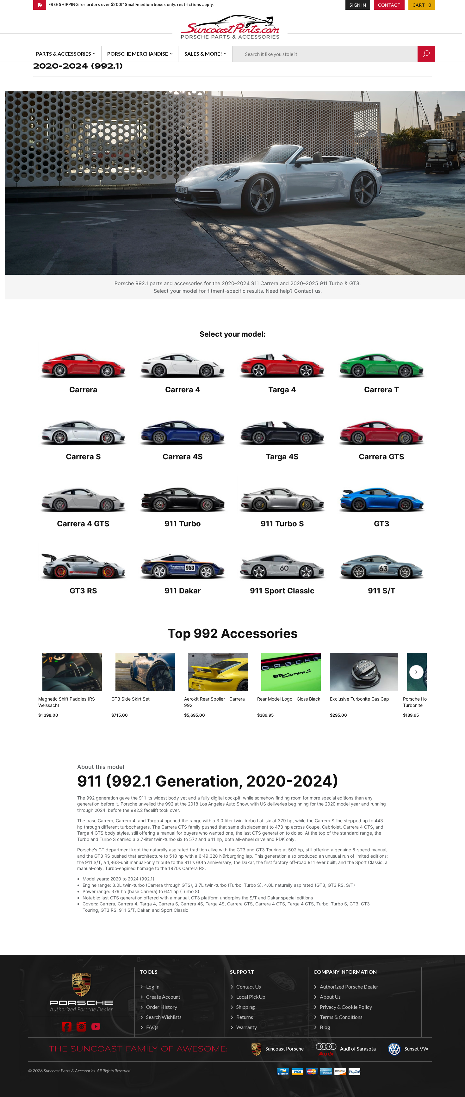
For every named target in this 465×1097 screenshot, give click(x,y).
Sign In (358, 5)
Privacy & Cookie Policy (346, 1007)
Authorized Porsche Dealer (349, 987)
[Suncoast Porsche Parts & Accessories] (230, 26)
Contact (389, 5)
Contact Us (248, 987)
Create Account (163, 997)
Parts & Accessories (63, 54)
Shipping (245, 1007)
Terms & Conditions (341, 1017)
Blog (325, 1027)
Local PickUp (250, 997)
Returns (244, 1017)
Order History (161, 1007)
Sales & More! (203, 54)
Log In (152, 987)
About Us (330, 997)
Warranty (246, 1027)
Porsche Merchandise (137, 54)
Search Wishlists (164, 1017)
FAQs (152, 1027)
